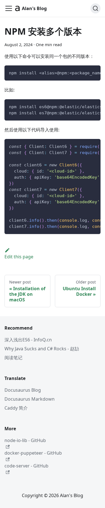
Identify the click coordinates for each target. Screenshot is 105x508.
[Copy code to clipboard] (93, 72)
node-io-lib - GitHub (25, 440)
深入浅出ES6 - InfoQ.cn (28, 340)
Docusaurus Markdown (29, 399)
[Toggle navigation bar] (8, 8)
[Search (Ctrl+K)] (95, 8)
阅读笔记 (13, 358)
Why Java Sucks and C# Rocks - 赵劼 (41, 349)
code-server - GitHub (26, 466)
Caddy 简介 (16, 408)
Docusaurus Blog (22, 390)
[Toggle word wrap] (83, 72)
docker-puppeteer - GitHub (33, 453)
